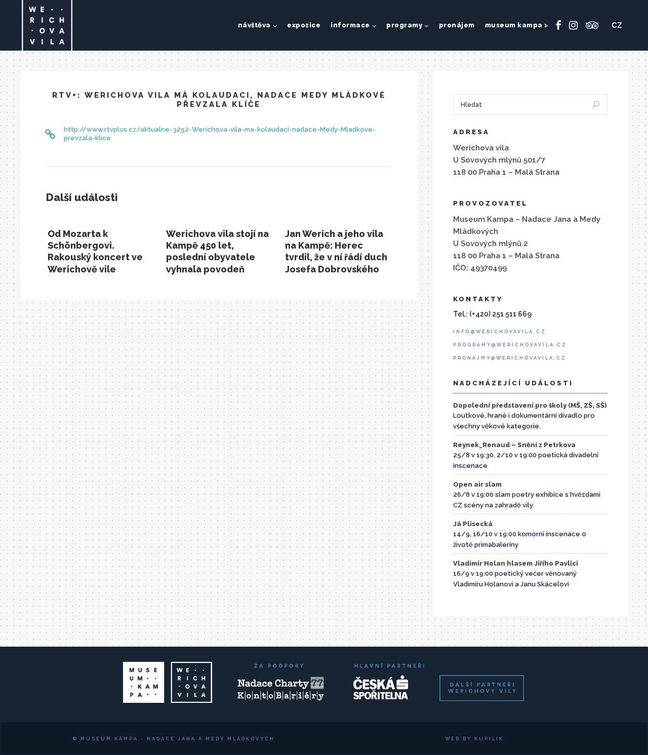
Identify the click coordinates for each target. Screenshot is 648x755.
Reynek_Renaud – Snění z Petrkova (514, 445)
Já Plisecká (473, 524)
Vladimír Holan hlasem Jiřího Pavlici (515, 563)
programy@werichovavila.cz (510, 344)
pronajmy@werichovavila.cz (509, 358)
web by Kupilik (474, 738)
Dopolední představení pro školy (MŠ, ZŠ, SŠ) (530, 405)
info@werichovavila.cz (499, 331)
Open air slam (477, 484)
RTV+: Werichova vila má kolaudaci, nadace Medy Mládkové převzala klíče (219, 100)
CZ (617, 25)
